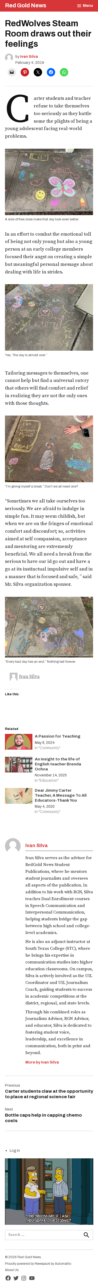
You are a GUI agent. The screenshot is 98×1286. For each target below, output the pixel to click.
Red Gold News (25, 5)
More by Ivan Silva (42, 1062)
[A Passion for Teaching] (18, 743)
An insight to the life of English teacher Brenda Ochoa (58, 764)
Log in (15, 1150)
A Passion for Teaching (57, 736)
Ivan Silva (29, 56)
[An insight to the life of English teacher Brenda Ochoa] (18, 766)
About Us (12, 1270)
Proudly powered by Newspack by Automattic (38, 1264)
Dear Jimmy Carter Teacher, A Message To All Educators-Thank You (61, 795)
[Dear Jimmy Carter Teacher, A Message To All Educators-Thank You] (18, 797)
